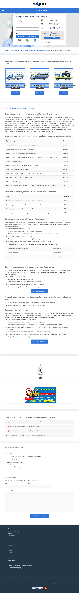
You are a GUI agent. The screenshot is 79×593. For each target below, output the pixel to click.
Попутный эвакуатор (13, 531)
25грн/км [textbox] (66, 205)
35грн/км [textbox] (66, 213)
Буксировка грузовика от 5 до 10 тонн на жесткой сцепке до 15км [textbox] (24, 173)
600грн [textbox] (65, 169)
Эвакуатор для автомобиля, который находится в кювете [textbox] (22, 165)
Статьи (10, 550)
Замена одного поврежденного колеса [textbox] (17, 169)
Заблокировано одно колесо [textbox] (14, 161)
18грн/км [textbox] (65, 185)
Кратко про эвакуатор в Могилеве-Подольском (20, 108)
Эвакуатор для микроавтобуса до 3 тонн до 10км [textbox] (20, 149)
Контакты (10, 552)
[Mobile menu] (3, 10)
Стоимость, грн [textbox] (68, 141)
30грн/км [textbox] (66, 209)
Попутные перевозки (41, 4)
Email (30, 483)
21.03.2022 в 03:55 (9, 453)
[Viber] (19, 40)
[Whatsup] (27, 40)
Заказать (15, 93)
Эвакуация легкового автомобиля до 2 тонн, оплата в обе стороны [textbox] (25, 200)
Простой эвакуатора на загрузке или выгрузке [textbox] (19, 177)
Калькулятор (52, 38)
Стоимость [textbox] (67, 196)
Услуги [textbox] (8, 196)
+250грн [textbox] (65, 161)
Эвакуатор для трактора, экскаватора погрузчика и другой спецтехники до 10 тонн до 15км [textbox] (32, 157)
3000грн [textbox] (65, 157)
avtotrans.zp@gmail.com (18, 568)
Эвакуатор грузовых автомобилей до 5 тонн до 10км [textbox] (21, 153)
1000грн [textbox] (65, 165)
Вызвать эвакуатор (39, 291)
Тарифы (10, 538)
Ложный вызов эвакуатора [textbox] (13, 181)
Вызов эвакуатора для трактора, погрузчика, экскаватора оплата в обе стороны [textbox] (28, 213)
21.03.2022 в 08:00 (11, 464)
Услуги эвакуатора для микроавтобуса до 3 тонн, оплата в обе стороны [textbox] (26, 205)
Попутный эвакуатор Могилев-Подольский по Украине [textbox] (31, 185)
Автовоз (10, 533)
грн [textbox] (65, 145)
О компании (11, 545)
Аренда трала (11, 535)
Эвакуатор (11, 528)
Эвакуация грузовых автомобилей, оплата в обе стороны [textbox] (22, 209)
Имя (6, 483)
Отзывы (10, 548)
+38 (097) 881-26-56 (40, 10)
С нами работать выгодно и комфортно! (27, 33)
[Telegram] (35, 40)
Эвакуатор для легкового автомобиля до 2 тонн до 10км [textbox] (22, 145)
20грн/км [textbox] (66, 200)
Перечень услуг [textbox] (11, 141)
